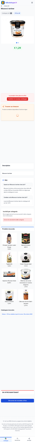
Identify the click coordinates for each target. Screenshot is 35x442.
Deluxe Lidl (6, 6)
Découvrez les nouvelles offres (17, 400)
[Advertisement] (17, 73)
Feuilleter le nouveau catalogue (17, 99)
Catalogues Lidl (6, 13)
